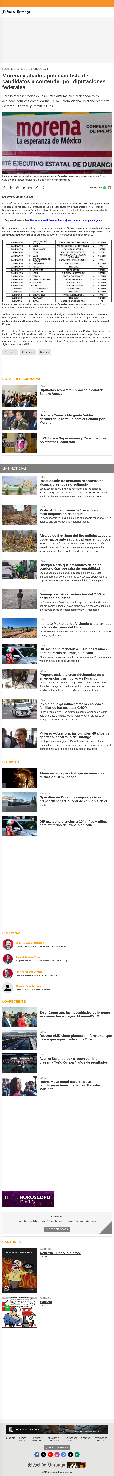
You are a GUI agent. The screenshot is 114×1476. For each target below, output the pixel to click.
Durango (44, 352)
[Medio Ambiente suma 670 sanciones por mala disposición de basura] (19, 516)
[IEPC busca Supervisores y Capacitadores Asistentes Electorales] (19, 443)
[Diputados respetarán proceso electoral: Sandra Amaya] (19, 396)
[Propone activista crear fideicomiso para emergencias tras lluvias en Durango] (19, 682)
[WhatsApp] (17, 188)
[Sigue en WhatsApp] (104, 188)
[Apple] (70, 1454)
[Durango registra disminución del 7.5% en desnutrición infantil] (19, 602)
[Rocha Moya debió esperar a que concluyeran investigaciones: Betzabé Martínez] (19, 1086)
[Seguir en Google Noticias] (109, 188)
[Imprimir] (43, 188)
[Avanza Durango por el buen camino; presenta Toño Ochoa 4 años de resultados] (19, 1063)
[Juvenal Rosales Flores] (7, 959)
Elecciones (9, 352)
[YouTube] (50, 1454)
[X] (11, 188)
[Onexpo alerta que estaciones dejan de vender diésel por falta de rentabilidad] (19, 573)
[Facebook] (4, 188)
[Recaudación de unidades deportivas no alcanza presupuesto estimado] (19, 489)
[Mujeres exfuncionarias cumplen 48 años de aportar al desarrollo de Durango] (19, 741)
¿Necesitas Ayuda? (57, 1447)
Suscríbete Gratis (57, 1229)
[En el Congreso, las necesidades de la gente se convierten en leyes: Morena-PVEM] (19, 1017)
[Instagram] (57, 1454)
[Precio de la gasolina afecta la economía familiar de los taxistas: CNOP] (19, 712)
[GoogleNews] (63, 1454)
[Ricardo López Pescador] (7, 987)
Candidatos (28, 352)
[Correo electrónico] (30, 188)
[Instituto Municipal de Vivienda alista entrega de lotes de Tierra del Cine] (19, 629)
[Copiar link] (36, 188)
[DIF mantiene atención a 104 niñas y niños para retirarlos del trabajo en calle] (19, 655)
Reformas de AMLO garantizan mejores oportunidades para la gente (66, 220)
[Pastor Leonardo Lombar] (7, 973)
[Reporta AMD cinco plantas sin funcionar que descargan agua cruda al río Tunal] (19, 1040)
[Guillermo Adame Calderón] (7, 944)
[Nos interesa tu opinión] (57, 1429)
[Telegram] (24, 188)
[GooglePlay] (77, 1454)
